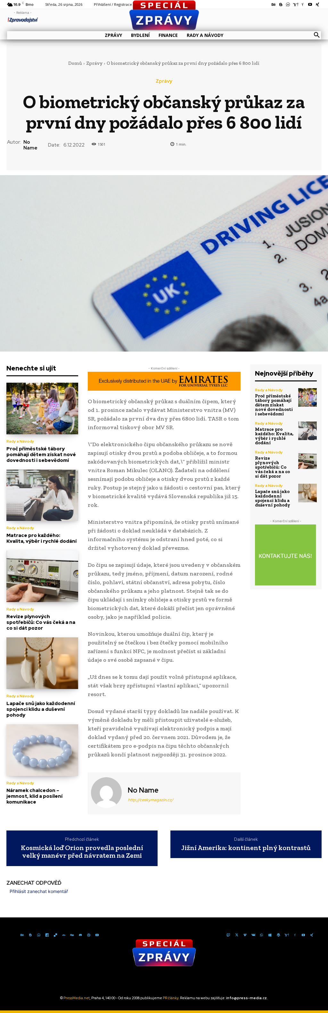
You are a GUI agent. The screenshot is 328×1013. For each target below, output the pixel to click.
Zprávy (94, 63)
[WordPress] (278, 934)
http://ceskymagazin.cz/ (150, 800)
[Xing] (311, 934)
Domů (75, 63)
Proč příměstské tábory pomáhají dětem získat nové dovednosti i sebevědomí (41, 455)
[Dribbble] (89, 934)
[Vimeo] (245, 934)
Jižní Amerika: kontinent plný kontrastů (246, 848)
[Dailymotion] (47, 934)
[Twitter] (237, 934)
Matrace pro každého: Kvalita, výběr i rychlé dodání (41, 538)
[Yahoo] (286, 934)
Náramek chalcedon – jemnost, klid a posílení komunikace (34, 796)
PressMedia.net (76, 998)
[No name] (107, 792)
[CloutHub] (39, 934)
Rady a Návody (20, 441)
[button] (317, 35)
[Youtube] (97, 934)
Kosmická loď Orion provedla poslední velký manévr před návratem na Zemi (82, 851)
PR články (170, 998)
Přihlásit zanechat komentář (39, 891)
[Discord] (80, 934)
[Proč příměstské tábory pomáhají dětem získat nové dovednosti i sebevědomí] (42, 408)
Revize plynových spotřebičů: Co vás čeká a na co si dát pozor (40, 622)
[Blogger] (30, 934)
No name (30, 145)
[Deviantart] (64, 934)
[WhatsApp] (261, 934)
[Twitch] (228, 934)
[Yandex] (295, 934)
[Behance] (22, 934)
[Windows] (270, 934)
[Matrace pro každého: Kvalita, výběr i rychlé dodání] (42, 495)
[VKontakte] (253, 934)
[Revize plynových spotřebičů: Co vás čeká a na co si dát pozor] (42, 576)
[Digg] (72, 934)
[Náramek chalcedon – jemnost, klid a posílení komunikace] (42, 750)
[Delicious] (55, 934)
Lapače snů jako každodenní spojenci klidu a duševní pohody (40, 709)
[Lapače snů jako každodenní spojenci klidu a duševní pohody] (42, 663)
